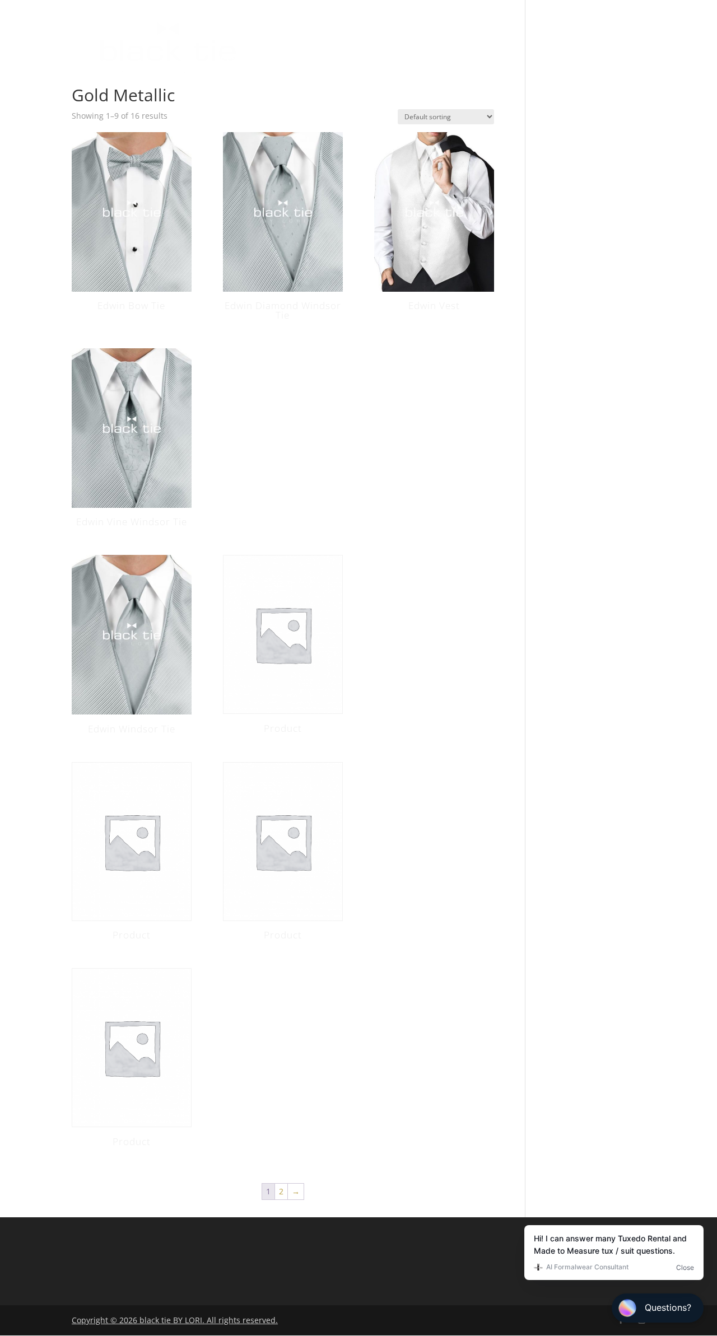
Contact (242, 59)
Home (235, 28)
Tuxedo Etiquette (468, 28)
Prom (543, 28)
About (280, 28)
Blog (585, 28)
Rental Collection (359, 28)
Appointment (311, 59)
